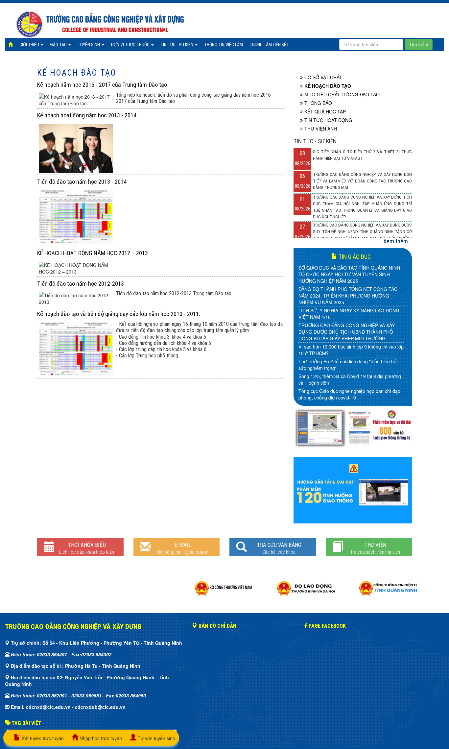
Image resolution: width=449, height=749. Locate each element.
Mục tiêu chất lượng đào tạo (342, 94)
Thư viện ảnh (320, 128)
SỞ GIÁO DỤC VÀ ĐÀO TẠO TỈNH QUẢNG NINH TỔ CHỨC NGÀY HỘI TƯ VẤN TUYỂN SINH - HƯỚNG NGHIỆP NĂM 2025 (349, 274)
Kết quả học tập (325, 111)
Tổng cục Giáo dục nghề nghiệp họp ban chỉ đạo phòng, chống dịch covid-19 (349, 394)
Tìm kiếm (418, 44)
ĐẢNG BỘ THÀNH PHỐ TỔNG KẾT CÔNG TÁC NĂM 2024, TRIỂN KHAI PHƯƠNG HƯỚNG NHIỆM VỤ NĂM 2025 (347, 295)
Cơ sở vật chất (323, 77)
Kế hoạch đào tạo (76, 73)
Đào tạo (59, 44)
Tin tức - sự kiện (177, 44)
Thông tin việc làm (223, 44)
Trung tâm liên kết (269, 44)
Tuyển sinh (89, 44)
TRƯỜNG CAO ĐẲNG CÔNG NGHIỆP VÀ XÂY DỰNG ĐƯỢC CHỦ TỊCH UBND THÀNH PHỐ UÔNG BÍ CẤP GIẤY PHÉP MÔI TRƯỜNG (346, 332)
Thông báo (318, 103)
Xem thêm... (397, 241)
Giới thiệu (29, 44)
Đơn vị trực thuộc (131, 44)
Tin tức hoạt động (328, 120)
